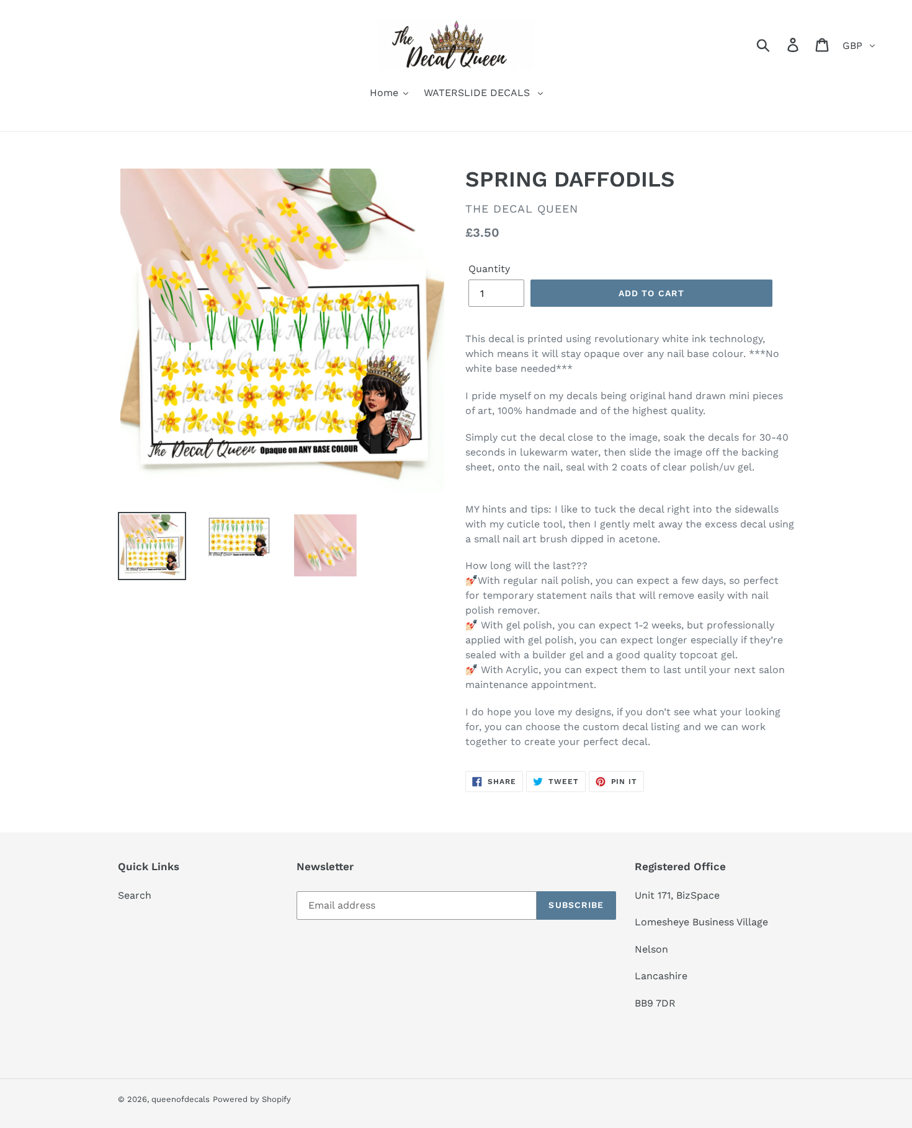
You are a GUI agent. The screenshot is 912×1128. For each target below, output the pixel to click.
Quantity (489, 269)
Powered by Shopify (252, 1099)
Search (134, 895)
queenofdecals (180, 1099)
